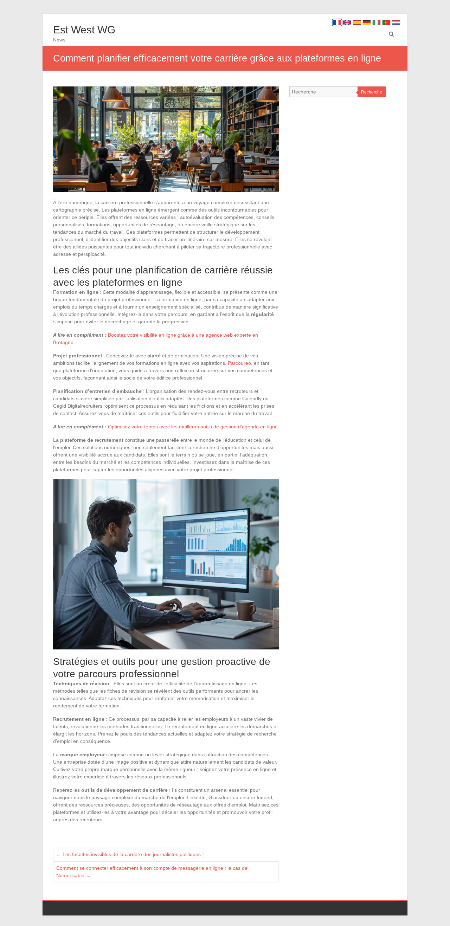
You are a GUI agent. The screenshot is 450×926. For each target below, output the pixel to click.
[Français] (337, 22)
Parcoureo (239, 363)
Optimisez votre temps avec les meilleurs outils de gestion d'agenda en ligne (193, 426)
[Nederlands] (396, 22)
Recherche (371, 92)
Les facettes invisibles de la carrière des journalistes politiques (128, 854)
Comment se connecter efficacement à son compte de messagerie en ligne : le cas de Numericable (152, 871)
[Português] (386, 22)
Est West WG (84, 29)
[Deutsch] (366, 22)
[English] (347, 22)
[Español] (357, 22)
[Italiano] (376, 22)
